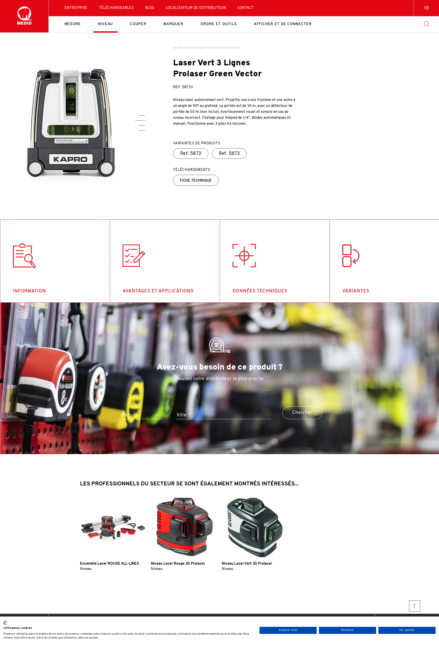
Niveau (105, 24)
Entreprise (75, 8)
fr (426, 8)
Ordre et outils (219, 24)
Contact (245, 8)
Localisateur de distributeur (196, 8)
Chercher (302, 413)
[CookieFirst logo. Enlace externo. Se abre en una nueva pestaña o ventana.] (5, 623)
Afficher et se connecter (283, 24)
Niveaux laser (196, 48)
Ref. (190, 154)
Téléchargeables (116, 8)
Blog (149, 8)
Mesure (72, 24)
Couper (138, 24)
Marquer (173, 24)
